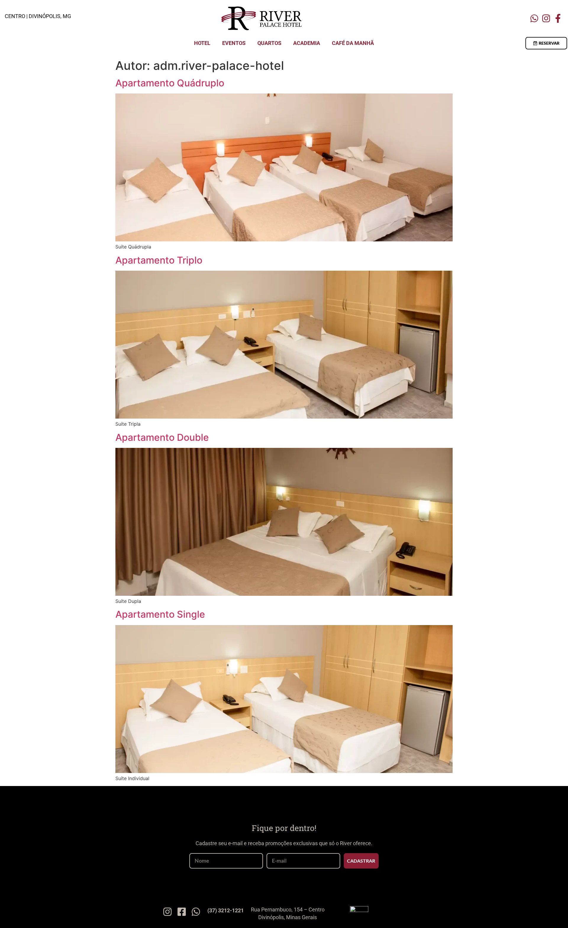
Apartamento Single (160, 614)
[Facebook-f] (558, 18)
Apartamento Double (162, 437)
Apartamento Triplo (158, 260)
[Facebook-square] (181, 911)
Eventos (234, 43)
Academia (306, 43)
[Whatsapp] (534, 18)
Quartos (269, 43)
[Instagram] (546, 18)
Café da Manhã (353, 43)
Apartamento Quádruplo (169, 83)
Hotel (202, 43)
